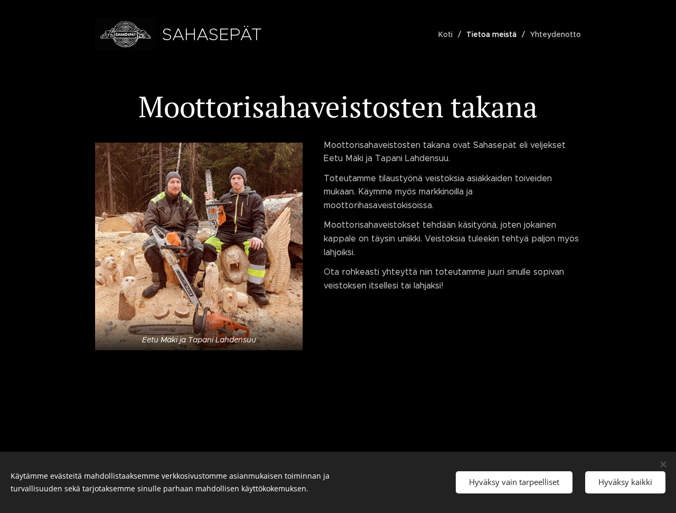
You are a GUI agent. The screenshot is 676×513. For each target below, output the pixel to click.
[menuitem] (448, 34)
